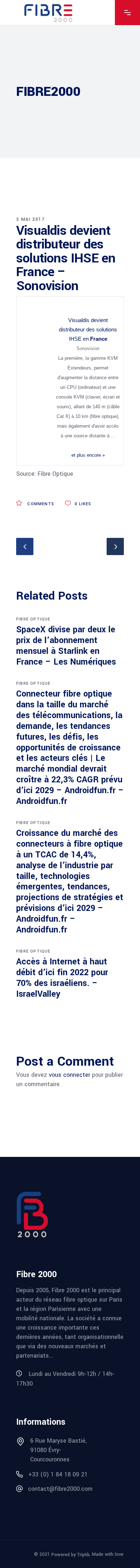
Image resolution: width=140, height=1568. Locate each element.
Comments (40, 504)
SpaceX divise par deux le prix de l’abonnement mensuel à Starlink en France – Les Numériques (66, 646)
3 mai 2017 (30, 219)
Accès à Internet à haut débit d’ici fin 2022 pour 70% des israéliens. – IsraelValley (62, 978)
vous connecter (69, 1075)
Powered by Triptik (70, 1554)
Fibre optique (33, 619)
